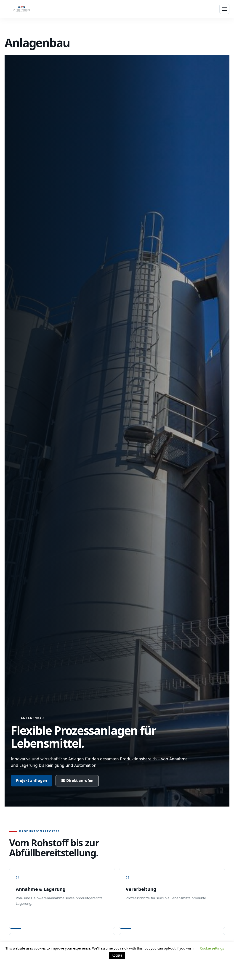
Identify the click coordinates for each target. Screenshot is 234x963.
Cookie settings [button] (212, 948)
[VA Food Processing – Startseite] (21, 9)
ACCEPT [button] (117, 955)
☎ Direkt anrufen (77, 780)
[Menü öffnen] (224, 9)
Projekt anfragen (31, 780)
